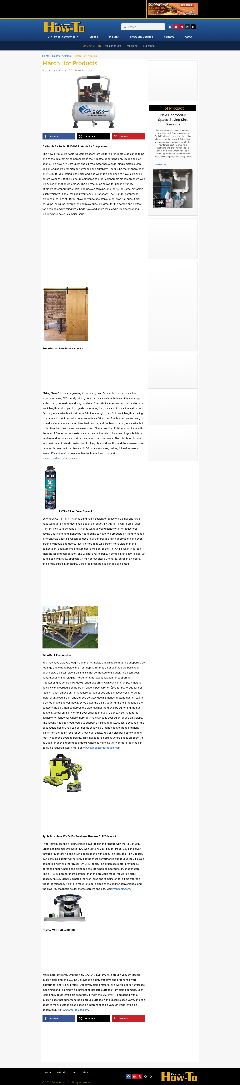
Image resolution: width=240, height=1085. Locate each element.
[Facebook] (170, 26)
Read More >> (160, 165)
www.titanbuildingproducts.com (101, 747)
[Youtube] (175, 26)
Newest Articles (61, 55)
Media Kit (132, 45)
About (188, 36)
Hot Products (85, 70)
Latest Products (112, 45)
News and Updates (141, 36)
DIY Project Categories (61, 36)
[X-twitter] (193, 26)
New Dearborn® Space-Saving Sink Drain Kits (173, 119)
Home (45, 55)
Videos (93, 36)
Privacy (48, 1072)
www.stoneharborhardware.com (61, 458)
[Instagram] (187, 26)
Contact (169, 36)
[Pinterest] (181, 26)
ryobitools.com (121, 888)
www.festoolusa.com (75, 1009)
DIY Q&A (114, 36)
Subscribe (149, 45)
